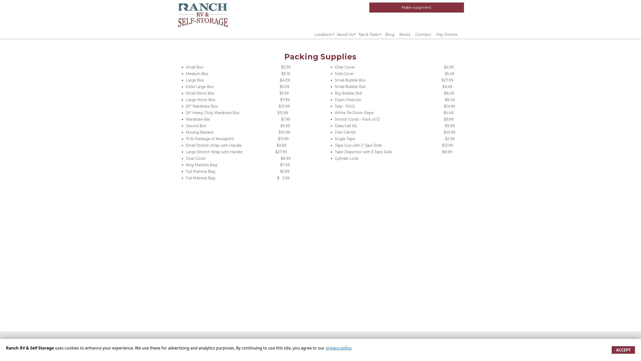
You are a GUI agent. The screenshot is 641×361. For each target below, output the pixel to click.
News (404, 34)
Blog (390, 34)
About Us (345, 34)
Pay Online (447, 34)
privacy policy (338, 348)
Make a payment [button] (416, 7)
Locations (322, 34)
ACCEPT (623, 350)
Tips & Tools (368, 34)
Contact (423, 34)
